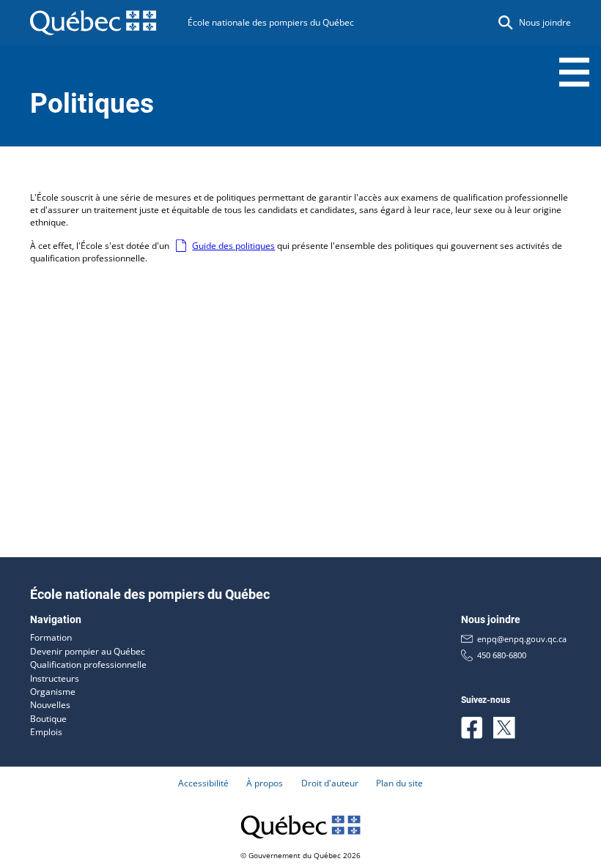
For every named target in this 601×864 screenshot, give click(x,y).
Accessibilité (203, 783)
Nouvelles (50, 705)
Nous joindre (545, 22)
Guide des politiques (233, 245)
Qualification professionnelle (88, 664)
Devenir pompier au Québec (87, 651)
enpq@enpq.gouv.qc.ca (522, 638)
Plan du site (399, 783)
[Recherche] (505, 22)
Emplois (46, 732)
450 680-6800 (501, 654)
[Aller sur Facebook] (472, 728)
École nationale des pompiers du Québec (271, 22)
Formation (51, 637)
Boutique (48, 718)
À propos (264, 783)
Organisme (52, 691)
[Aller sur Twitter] (504, 728)
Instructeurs (54, 678)
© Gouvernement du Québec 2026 (300, 855)
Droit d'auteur (329, 783)
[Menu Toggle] (574, 72)
